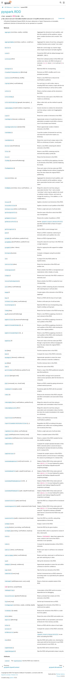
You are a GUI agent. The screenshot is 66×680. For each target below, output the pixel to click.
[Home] (2, 7)
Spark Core (16, 7)
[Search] (60, 3)
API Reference (8, 7)
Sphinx (12, 677)
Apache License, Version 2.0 (9, 675)
